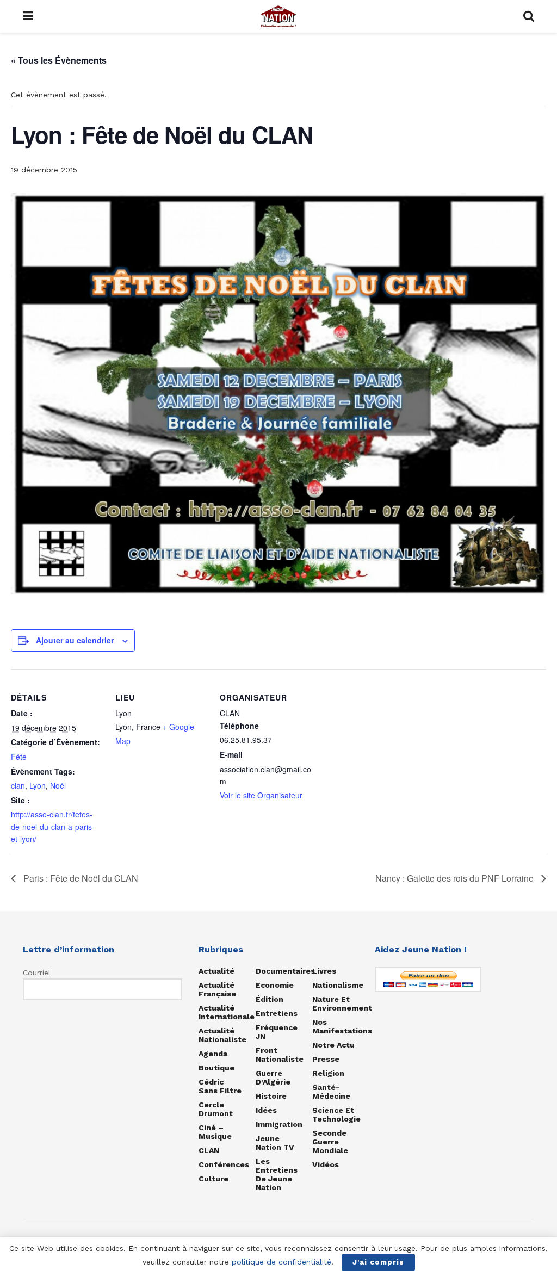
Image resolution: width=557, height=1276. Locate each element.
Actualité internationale (227, 1012)
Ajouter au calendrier (75, 640)
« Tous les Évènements (59, 60)
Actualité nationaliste (222, 1035)
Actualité (216, 971)
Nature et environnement (342, 1003)
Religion (328, 1073)
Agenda (213, 1053)
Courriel (37, 972)
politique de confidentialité (281, 1262)
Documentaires (285, 971)
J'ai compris (378, 1262)
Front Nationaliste (280, 1054)
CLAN (209, 1150)
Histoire (271, 1096)
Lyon (37, 785)
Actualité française (217, 989)
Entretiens (277, 1013)
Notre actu (333, 1044)
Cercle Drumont (216, 1109)
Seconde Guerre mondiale (330, 1142)
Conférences (224, 1164)
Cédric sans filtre (220, 1086)
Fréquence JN (277, 1031)
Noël (58, 785)
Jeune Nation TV (275, 1142)
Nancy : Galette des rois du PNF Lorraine (455, 878)
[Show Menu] (28, 16)
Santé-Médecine (331, 1091)
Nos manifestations (342, 1026)
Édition (269, 999)
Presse (325, 1059)
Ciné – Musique (215, 1132)
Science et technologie (336, 1114)
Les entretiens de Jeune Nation (277, 1174)
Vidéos (325, 1164)
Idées (266, 1110)
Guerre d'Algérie (273, 1077)
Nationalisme (337, 985)
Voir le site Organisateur (261, 795)
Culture (213, 1178)
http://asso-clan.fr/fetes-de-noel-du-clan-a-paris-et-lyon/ (53, 826)
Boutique (216, 1067)
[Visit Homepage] (278, 16)
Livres (324, 971)
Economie (275, 985)
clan (18, 785)
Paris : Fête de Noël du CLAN (79, 878)
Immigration (279, 1124)
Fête (19, 756)
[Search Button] (528, 16)
